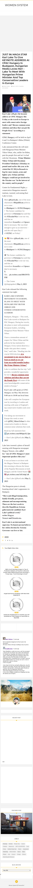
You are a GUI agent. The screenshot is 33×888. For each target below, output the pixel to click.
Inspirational (25, 849)
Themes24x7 (21, 885)
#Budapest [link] (10, 208)
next (4, 762)
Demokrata (16, 518)
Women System (16, 5)
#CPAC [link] (9, 233)
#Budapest (10, 249)
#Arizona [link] (17, 214)
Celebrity (5, 846)
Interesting (5, 851)
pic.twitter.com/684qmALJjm (18, 434)
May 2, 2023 (22, 284)
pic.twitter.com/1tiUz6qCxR (18, 474)
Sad (9, 854)
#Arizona (17, 258)
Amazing (5, 843)
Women (24, 854)
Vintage (18, 854)
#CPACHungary (23, 249)
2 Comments (20, 86)
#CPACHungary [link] (23, 208)
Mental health (13, 851)
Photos (4, 854)
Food (27, 846)
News (7, 537)
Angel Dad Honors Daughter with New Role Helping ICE (16, 594)
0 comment (5, 88)
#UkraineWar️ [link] (12, 216)
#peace (27, 266)
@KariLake (19, 238)
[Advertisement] (16, 34)
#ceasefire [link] (17, 222)
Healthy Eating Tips (12, 849)
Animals (10, 843)
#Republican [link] (18, 203)
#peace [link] (27, 222)
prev (2, 762)
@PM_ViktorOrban (16, 421)
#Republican (18, 244)
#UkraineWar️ (12, 261)
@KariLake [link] (13, 200)
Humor (19, 849)
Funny (4, 849)
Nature (19, 851)
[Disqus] (16, 656)
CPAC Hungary (8, 137)
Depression (11, 846)
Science (13, 854)
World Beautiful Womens (8, 857)
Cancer (23, 843)
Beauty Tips (17, 843)
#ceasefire (17, 266)
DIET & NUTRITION (20, 846)
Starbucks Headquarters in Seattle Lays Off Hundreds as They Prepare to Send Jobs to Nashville (16, 616)
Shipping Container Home (10, 829)
